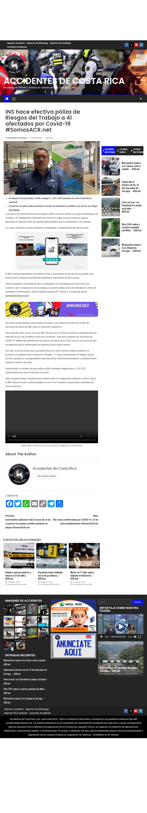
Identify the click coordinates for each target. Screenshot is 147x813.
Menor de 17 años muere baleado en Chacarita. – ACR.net (82, 575)
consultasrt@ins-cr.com (17, 295)
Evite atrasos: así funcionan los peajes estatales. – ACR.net (132, 207)
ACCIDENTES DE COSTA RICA (64, 81)
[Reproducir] (101, 636)
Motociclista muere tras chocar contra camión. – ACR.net (131, 166)
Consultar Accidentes (17, 47)
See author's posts (46, 476)
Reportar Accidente (16, 43)
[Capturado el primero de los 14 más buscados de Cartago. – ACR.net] (110, 186)
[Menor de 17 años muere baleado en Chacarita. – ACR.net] (84, 555)
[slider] (118, 636)
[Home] (6, 99)
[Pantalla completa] (139, 636)
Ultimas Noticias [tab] (110, 151)
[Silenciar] (135, 636)
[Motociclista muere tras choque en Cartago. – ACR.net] (110, 248)
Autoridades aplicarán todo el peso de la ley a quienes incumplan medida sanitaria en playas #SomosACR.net (28, 521)
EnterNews (98, 734)
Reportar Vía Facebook (60, 43)
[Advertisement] (73, 20)
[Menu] (14, 98)
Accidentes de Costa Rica (18, 138)
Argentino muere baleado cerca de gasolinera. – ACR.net (50, 575)
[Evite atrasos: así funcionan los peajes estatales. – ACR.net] (110, 207)
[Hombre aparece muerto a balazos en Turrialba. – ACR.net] (19, 555)
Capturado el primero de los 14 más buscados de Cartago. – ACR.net (131, 186)
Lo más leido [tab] (123, 151)
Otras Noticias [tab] (138, 151)
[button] (14, 98)
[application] (120, 627)
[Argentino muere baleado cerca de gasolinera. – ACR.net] (51, 555)
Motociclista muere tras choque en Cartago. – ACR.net (131, 248)
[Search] (141, 98)
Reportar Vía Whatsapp (37, 43)
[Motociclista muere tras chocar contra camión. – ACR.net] (110, 166)
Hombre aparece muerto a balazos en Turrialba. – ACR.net (18, 575)
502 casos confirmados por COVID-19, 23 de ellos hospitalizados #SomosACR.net (75, 519)
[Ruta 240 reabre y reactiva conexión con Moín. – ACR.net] (110, 227)
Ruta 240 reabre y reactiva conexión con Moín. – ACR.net (132, 227)
